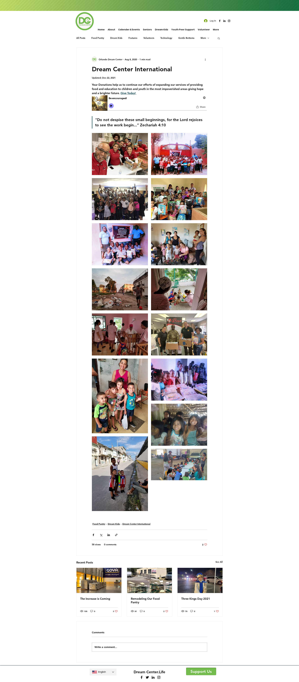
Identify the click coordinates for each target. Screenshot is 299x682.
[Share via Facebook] (93, 534)
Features (132, 38)
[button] (218, 38)
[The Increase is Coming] (98, 580)
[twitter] (147, 677)
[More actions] (205, 59)
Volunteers (148, 38)
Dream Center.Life (149, 672)
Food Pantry (97, 38)
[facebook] (219, 20)
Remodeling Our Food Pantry (145, 600)
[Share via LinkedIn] (108, 534)
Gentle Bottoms (186, 38)
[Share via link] (116, 534)
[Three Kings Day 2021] (200, 580)
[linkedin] (224, 20)
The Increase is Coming (95, 598)
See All (219, 562)
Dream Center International (136, 524)
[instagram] (229, 20)
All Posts (80, 38)
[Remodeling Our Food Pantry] (149, 580)
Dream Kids (116, 38)
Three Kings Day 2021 (195, 598)
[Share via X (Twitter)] (101, 534)
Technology (166, 38)
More (203, 38)
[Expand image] (120, 154)
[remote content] (149, 103)
